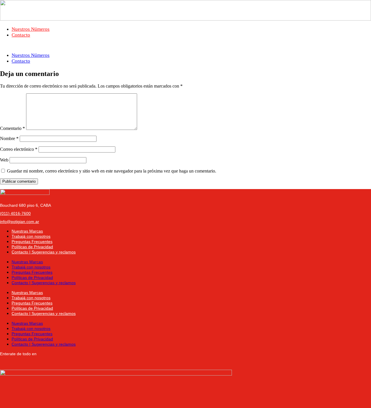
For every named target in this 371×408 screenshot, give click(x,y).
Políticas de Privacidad (32, 246)
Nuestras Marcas (27, 231)
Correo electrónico (18, 149)
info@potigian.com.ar (19, 221)
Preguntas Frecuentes (32, 241)
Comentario (12, 128)
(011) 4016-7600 (15, 213)
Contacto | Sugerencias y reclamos (44, 252)
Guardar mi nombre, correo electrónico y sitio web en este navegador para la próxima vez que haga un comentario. (111, 170)
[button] (185, 45)
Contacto (21, 35)
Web (4, 159)
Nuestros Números (31, 29)
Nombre (9, 138)
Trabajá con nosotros (31, 236)
